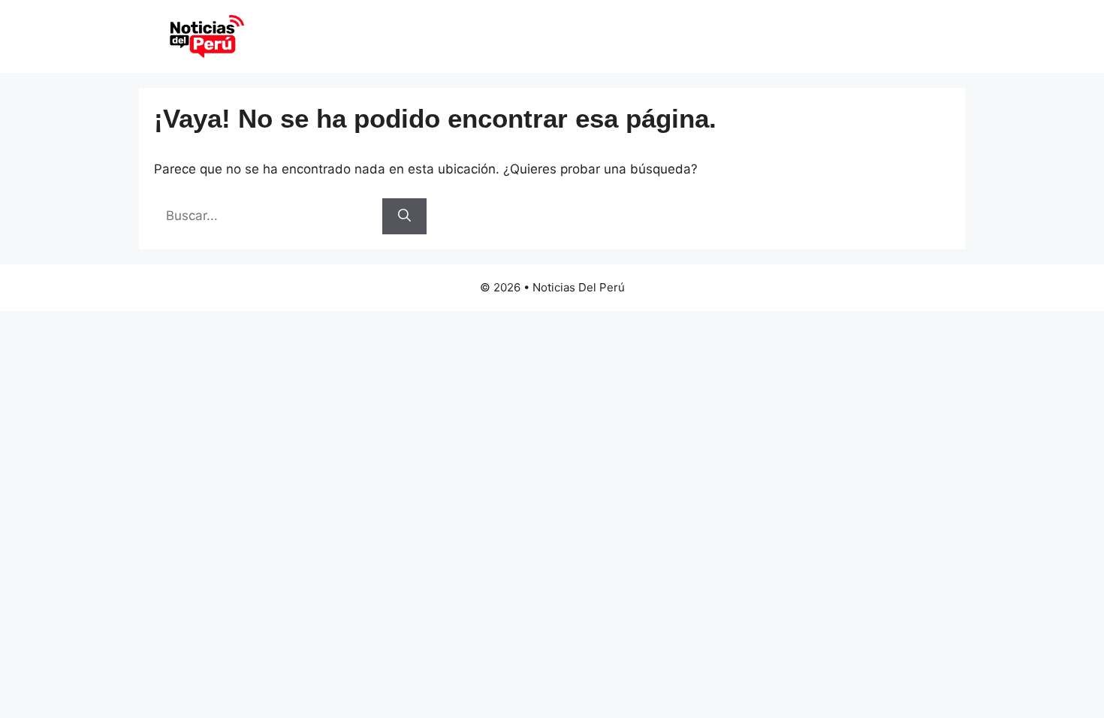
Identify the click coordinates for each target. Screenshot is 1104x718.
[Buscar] (404, 216)
